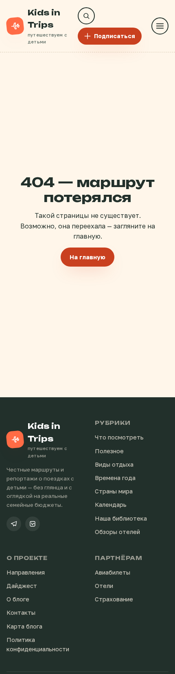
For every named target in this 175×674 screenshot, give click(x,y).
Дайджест (22, 585)
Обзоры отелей (117, 531)
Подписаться (114, 35)
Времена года (115, 477)
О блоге (18, 599)
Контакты (21, 612)
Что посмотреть (119, 437)
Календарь (111, 504)
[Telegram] (14, 524)
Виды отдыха (114, 464)
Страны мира (114, 491)
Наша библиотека (121, 518)
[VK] (32, 524)
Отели (104, 585)
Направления (26, 572)
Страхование (114, 599)
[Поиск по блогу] (86, 15)
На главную (87, 257)
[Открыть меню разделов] (159, 25)
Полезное (109, 451)
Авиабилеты (112, 572)
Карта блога (24, 626)
